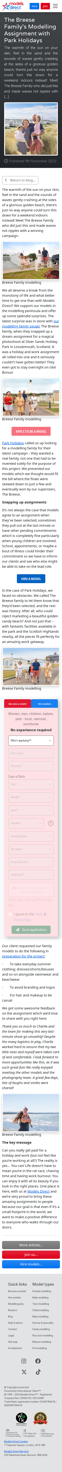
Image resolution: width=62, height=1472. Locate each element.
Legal (11, 1335)
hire (34, 6)
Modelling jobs (16, 1304)
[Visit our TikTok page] (38, 1373)
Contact (12, 1329)
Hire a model (31, 579)
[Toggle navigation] (55, 6)
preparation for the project (23, 956)
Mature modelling (41, 1341)
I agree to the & (30, 916)
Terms (39, 914)
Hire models (14, 1297)
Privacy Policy (22, 919)
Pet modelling (39, 1348)
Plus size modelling (42, 1335)
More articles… (31, 1245)
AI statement (15, 1348)
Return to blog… (22, 180)
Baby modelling (40, 1316)
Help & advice (15, 1323)
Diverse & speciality (42, 1323)
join (45, 6)
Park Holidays (13, 443)
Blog (10, 1316)
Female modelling (41, 1291)
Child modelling (40, 1310)
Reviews (12, 1310)
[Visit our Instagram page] (23, 1362)
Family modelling (41, 1329)
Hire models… (31, 1264)
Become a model (17, 1291)
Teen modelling (40, 1304)
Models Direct (38, 1191)
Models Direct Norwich (16, 1451)
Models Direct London (16, 1441)
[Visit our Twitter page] (24, 1373)
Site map (13, 1341)
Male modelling (40, 1297)
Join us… (31, 1254)
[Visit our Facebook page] (38, 1362)
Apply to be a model (31, 431)
